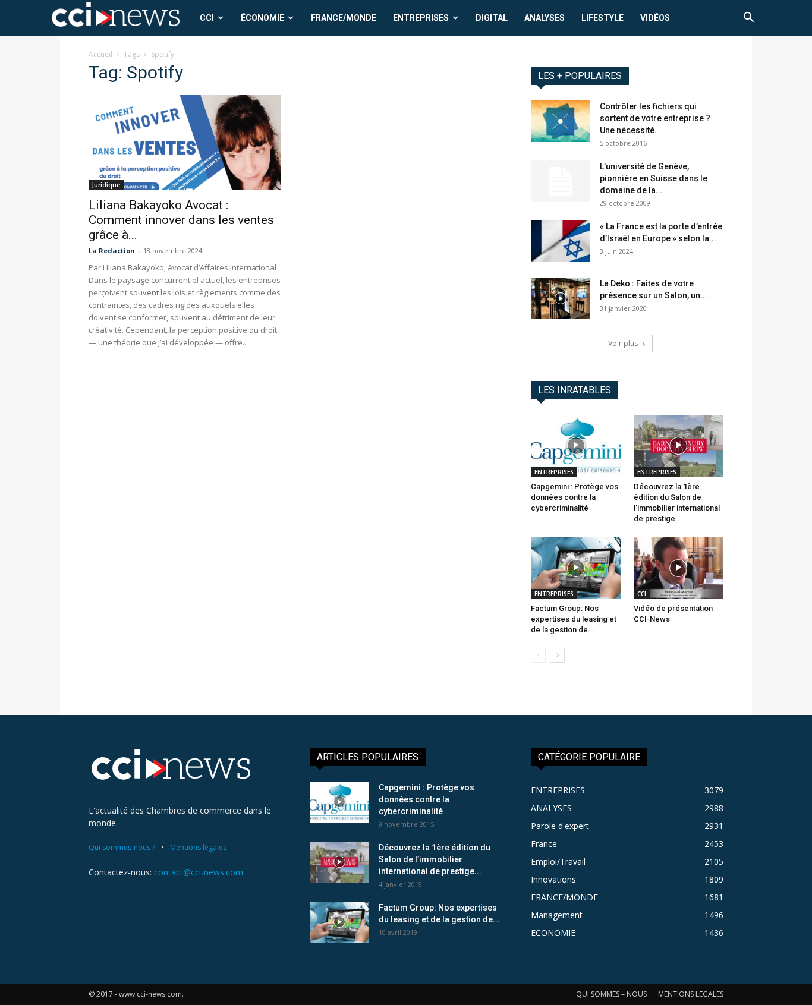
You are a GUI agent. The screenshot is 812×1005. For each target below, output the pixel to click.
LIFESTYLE (602, 18)
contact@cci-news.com (198, 872)
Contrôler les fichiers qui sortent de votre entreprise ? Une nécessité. (655, 118)
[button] (748, 18)
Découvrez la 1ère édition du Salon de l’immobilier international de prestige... (434, 859)
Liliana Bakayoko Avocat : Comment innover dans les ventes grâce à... (181, 220)
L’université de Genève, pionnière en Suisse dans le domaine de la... (653, 178)
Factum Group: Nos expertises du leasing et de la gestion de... (573, 619)
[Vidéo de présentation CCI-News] (679, 568)
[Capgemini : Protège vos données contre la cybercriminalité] (576, 446)
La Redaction (112, 250)
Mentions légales (198, 847)
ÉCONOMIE (262, 18)
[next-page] (557, 655)
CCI (207, 18)
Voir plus (623, 343)
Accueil (100, 54)
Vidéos (655, 18)
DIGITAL (492, 18)
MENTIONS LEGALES (690, 994)
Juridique (106, 185)
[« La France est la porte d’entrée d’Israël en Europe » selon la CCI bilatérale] (560, 241)
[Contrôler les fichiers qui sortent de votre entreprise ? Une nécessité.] (560, 121)
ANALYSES (544, 18)
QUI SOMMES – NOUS (611, 994)
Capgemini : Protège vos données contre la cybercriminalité (574, 497)
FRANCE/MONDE (343, 18)
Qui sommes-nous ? (122, 847)
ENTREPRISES (421, 18)
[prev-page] (538, 655)
